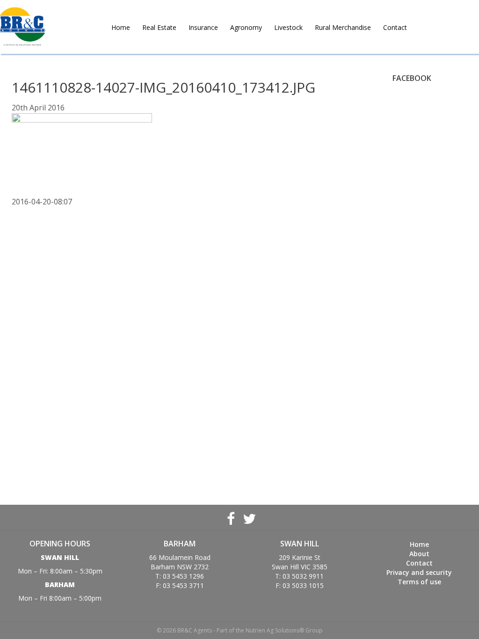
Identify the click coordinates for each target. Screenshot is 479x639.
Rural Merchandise (343, 27)
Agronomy (246, 27)
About (419, 553)
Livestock (288, 27)
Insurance (203, 27)
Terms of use (419, 581)
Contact (395, 27)
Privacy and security (419, 572)
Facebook (231, 517)
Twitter (248, 517)
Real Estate (159, 27)
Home (120, 27)
